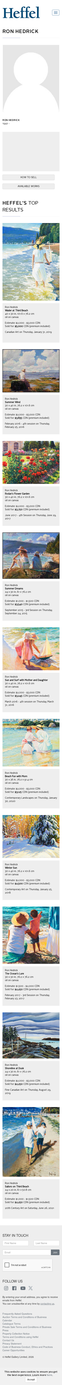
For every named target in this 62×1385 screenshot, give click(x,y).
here (49, 1375)
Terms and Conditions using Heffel (20, 1337)
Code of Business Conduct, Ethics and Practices (27, 1347)
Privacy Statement (11, 1343)
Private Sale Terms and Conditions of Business (26, 1327)
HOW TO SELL (29, 177)
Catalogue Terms (11, 1323)
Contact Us (8, 1340)
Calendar (7, 1320)
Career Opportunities (13, 1350)
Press (5, 1330)
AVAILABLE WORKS (29, 186)
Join (55, 1252)
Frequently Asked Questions (17, 1313)
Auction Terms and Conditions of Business (24, 1317)
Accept (31, 1380)
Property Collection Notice (16, 1333)
